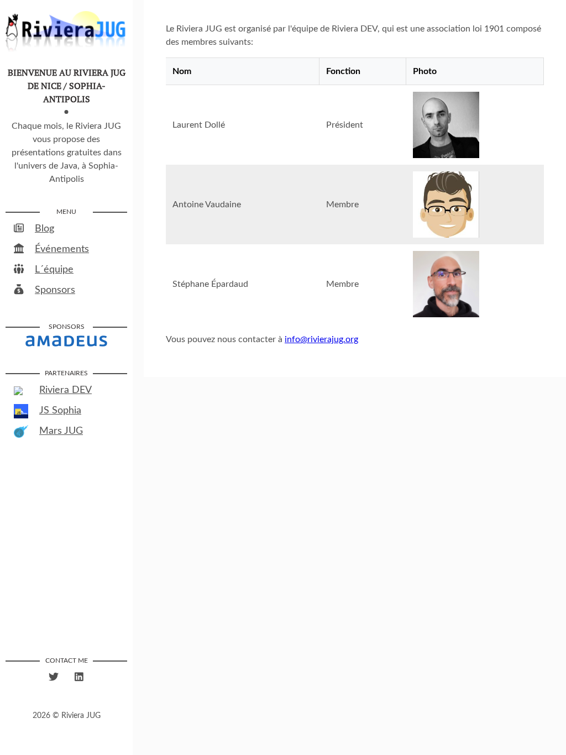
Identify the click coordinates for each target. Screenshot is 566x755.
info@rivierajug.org (321, 339)
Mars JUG (61, 431)
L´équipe (54, 270)
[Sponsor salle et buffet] (66, 340)
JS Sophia (60, 411)
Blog (44, 229)
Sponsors (55, 290)
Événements (62, 249)
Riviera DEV (65, 390)
